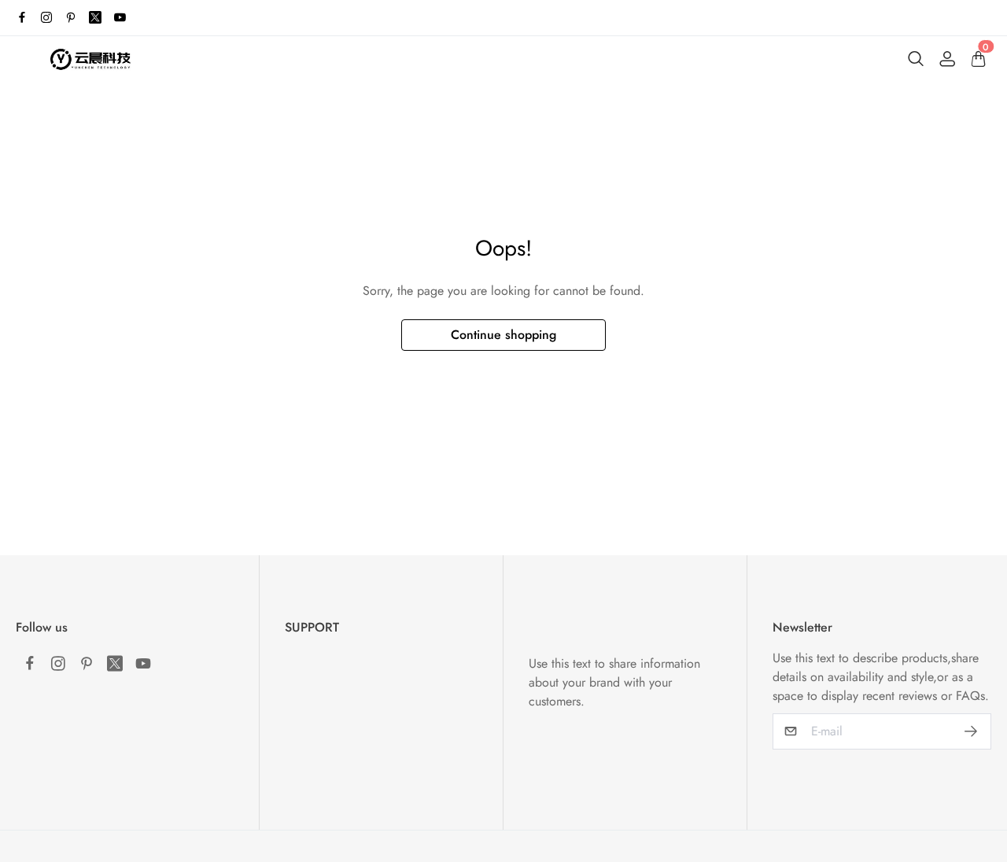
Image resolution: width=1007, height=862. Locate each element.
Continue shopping (503, 335)
